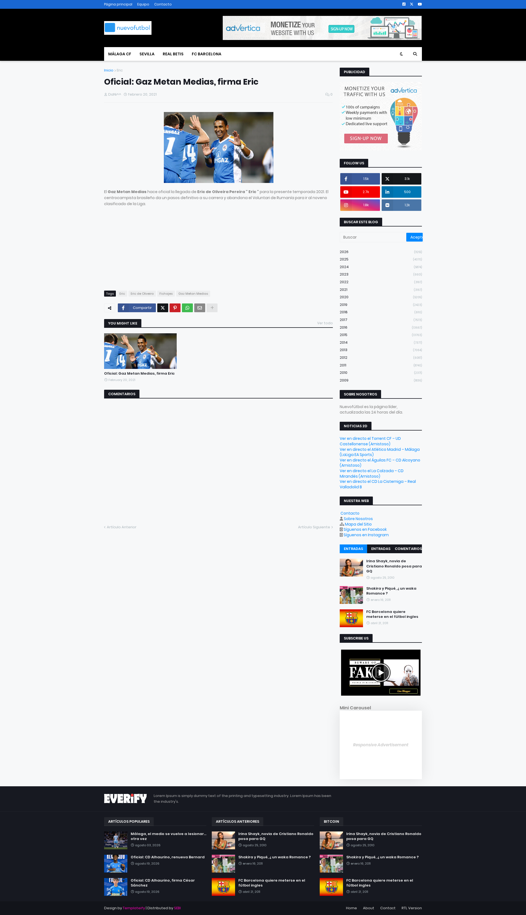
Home (351, 908)
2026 (381, 251)
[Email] (199, 307)
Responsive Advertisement (380, 745)
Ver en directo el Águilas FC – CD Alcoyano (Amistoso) (380, 462)
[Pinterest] (175, 307)
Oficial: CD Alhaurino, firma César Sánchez (163, 883)
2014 (381, 342)
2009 (381, 380)
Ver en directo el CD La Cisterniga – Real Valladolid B (378, 484)
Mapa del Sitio (358, 524)
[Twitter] (162, 307)
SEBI (177, 908)
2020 (381, 297)
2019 (381, 304)
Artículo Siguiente (314, 527)
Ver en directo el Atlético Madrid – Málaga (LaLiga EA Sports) (380, 452)
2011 (381, 365)
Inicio (108, 70)
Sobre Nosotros (358, 518)
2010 (381, 372)
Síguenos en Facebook (365, 529)
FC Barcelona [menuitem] (206, 54)
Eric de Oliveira (142, 293)
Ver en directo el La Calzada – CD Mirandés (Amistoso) (372, 473)
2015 (381, 334)
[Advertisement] (218, 245)
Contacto (163, 4)
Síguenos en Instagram (366, 535)
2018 (381, 312)
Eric (120, 70)
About (368, 908)
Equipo (143, 4)
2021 (381, 289)
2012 (381, 357)
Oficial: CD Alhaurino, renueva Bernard (168, 857)
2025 (381, 259)
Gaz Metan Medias (193, 293)
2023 (381, 274)
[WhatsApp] (187, 307)
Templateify (134, 908)
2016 (381, 327)
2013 (381, 349)
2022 (381, 282)
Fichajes (166, 293)
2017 (381, 319)
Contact (388, 908)
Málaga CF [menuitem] (119, 54)
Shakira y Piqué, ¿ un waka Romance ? (391, 591)
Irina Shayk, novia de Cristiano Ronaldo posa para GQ (394, 566)
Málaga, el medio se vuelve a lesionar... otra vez (168, 836)
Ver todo (325, 323)
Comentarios (408, 548)
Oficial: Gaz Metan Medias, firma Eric (139, 373)
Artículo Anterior (121, 527)
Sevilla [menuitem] (147, 54)
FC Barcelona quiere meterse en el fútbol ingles (392, 614)
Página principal (118, 4)
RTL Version (412, 908)
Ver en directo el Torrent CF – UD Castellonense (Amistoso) (370, 441)
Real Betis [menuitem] (173, 54)
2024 (381, 266)
